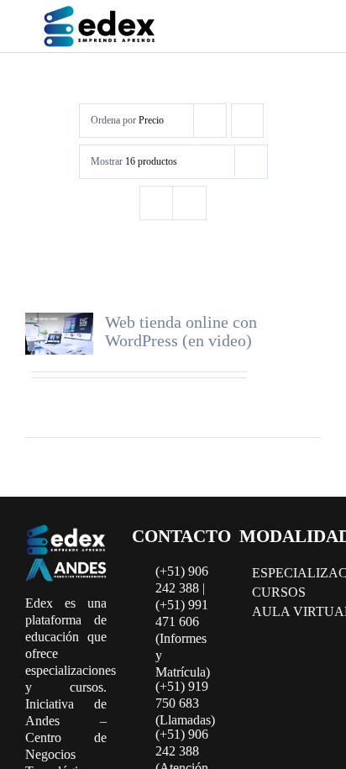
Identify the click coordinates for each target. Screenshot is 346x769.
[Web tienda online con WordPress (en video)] (59, 334)
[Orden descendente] (247, 120)
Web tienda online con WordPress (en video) (181, 331)
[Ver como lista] (189, 203)
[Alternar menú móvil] (302, 29)
